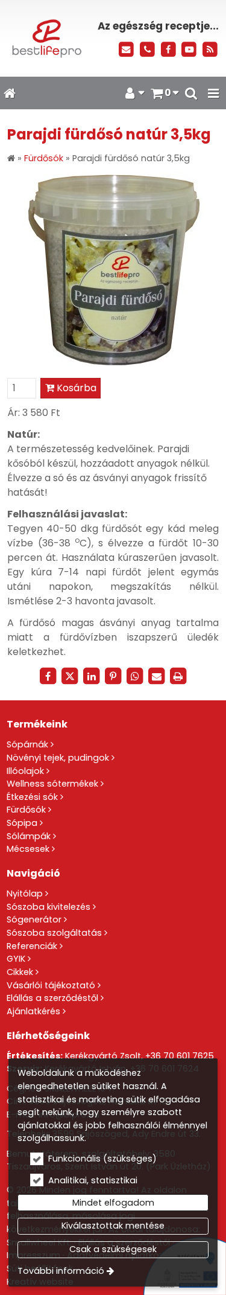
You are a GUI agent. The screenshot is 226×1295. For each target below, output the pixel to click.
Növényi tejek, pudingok (58, 758)
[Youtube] (189, 50)
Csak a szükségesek (113, 1249)
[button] (213, 93)
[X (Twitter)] (70, 676)
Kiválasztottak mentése (113, 1226)
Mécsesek (28, 849)
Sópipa (22, 823)
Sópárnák (27, 744)
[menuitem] (9, 93)
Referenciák (32, 946)
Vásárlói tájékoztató (51, 985)
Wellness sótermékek (52, 784)
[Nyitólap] (45, 38)
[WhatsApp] (135, 676)
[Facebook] (168, 50)
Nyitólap (25, 893)
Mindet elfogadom (113, 1203)
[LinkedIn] (91, 676)
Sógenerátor (34, 919)
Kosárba (75, 388)
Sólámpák (29, 836)
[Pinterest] (113, 676)
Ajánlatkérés (33, 1011)
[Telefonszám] (147, 50)
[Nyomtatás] (178, 676)
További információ (60, 1271)
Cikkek (20, 972)
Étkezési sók (32, 797)
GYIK (16, 959)
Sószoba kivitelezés (48, 907)
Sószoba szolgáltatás (54, 933)
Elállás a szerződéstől (52, 998)
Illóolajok (25, 771)
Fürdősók (26, 810)
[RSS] (210, 50)
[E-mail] (126, 50)
